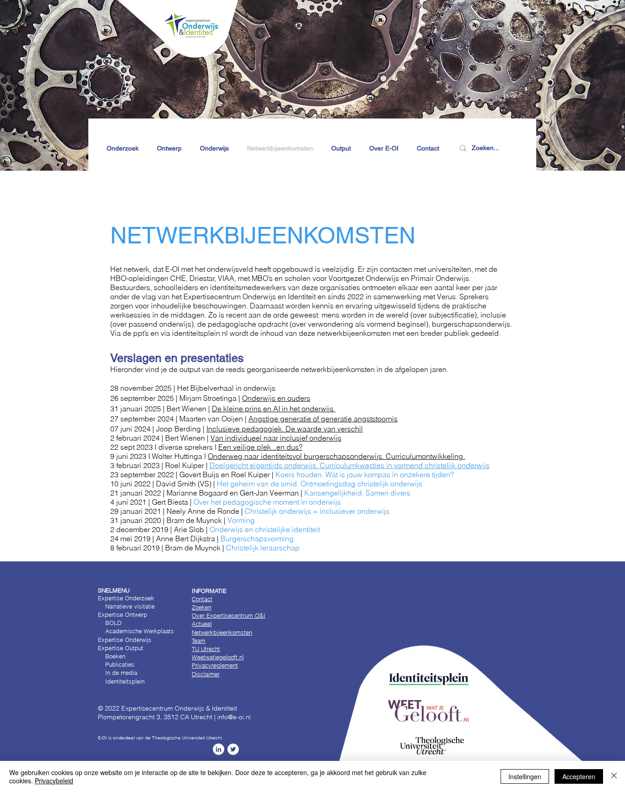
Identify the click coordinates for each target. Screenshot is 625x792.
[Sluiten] (614, 776)
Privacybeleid (54, 780)
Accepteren (578, 776)
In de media (121, 672)
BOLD (113, 622)
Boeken (114, 656)
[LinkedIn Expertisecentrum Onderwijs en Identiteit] (218, 749)
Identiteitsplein (121, 681)
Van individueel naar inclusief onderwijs (275, 437)
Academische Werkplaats (139, 631)
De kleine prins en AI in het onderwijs (273, 408)
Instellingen (524, 776)
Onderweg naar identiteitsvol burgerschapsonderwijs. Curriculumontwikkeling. (336, 456)
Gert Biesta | (246, 501)
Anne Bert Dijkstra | (225, 538)
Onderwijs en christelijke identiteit (265, 529)
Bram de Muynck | (211, 520)
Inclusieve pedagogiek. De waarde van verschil (284, 428)
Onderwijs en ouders (276, 398)
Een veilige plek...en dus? (260, 447)
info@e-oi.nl (234, 717)
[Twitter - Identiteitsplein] (233, 749)
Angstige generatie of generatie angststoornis (323, 418)
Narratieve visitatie (130, 606)
